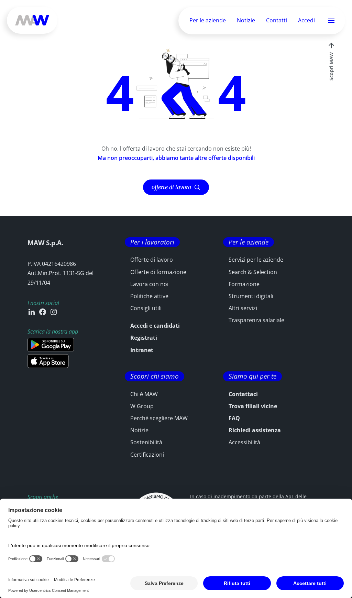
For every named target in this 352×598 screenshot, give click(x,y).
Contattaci (243, 394)
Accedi (306, 21)
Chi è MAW (144, 394)
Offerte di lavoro (151, 259)
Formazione (244, 284)
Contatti (276, 20)
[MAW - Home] (32, 20)
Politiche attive (149, 296)
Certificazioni (147, 454)
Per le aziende (207, 20)
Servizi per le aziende (256, 259)
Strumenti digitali (251, 296)
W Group (142, 406)
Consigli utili (146, 308)
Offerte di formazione (158, 272)
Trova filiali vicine (253, 406)
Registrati (143, 337)
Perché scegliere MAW (159, 418)
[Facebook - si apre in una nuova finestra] (42, 312)
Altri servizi (243, 308)
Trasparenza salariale (256, 320)
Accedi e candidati (155, 325)
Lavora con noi (149, 284)
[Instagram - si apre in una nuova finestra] (54, 312)
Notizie (246, 20)
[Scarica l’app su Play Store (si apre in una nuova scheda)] (51, 344)
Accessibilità (244, 442)
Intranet (141, 350)
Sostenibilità (146, 442)
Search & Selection (253, 272)
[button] (331, 20)
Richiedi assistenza (255, 430)
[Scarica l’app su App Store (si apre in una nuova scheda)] (48, 361)
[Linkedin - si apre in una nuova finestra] (32, 312)
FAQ (234, 418)
